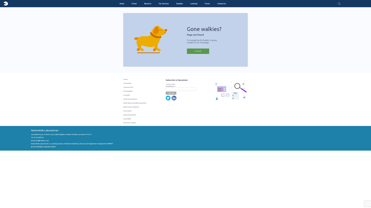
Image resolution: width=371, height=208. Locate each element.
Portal (134, 4)
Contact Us (221, 4)
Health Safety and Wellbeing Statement (134, 103)
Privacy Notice (127, 111)
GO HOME (198, 51)
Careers (125, 79)
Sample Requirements (129, 115)
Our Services (164, 4)
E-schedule (126, 95)
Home (122, 4)
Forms (207, 4)
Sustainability (127, 119)
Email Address (171, 86)
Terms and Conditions (129, 123)
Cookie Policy (127, 83)
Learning (193, 4)
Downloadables (128, 91)
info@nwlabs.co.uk (42, 140)
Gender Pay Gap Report (130, 99)
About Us (147, 4)
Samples (179, 4)
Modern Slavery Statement (131, 107)
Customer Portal (128, 87)
